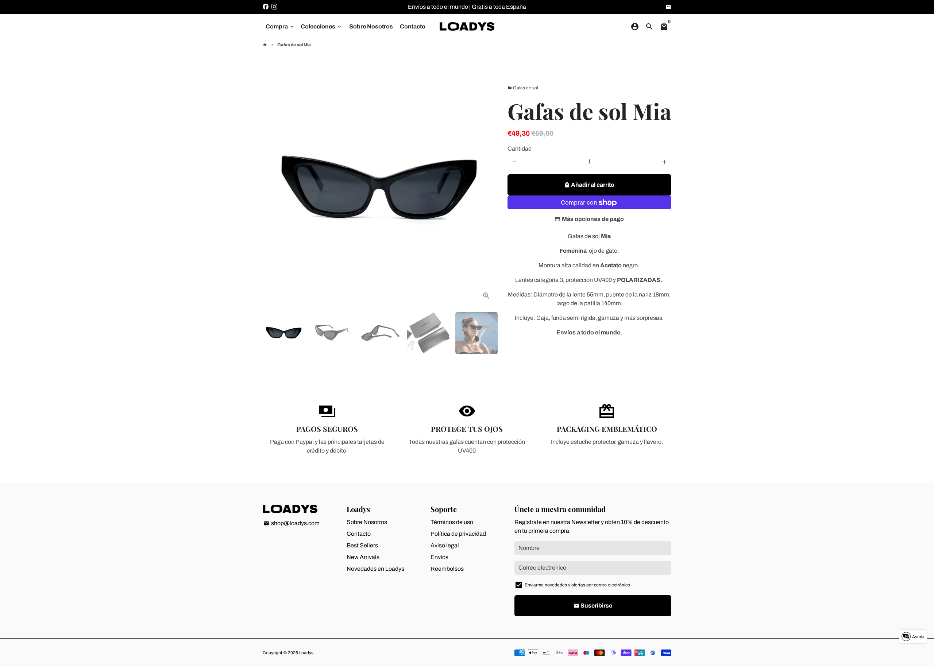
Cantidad (519, 149)
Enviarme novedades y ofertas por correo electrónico (577, 584)
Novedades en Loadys (375, 569)
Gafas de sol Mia (294, 44)
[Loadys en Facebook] (266, 7)
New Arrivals (363, 557)
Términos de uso (452, 522)
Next (487, 189)
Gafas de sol (522, 87)
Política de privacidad (458, 534)
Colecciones (321, 26)
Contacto (412, 26)
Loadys (306, 652)
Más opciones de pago (593, 219)
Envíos (439, 557)
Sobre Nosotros (371, 26)
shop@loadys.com (291, 523)
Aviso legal (445, 545)
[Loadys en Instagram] (274, 7)
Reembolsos (447, 569)
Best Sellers (362, 545)
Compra (280, 26)
